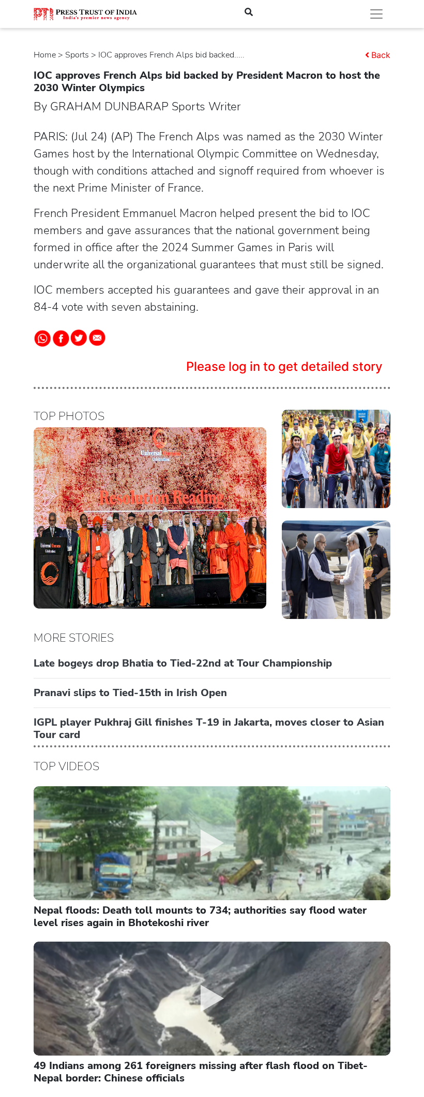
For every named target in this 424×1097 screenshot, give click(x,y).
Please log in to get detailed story (284, 366)
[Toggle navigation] (376, 14)
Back (380, 55)
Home (45, 55)
